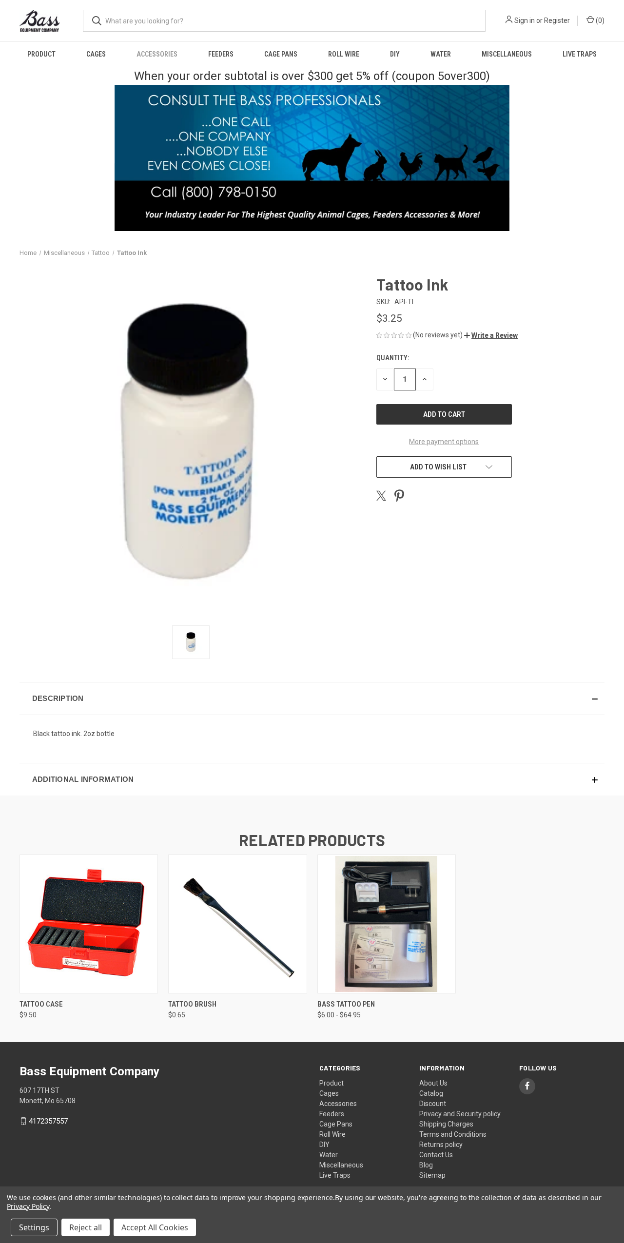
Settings (34, 1227)
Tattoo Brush (192, 1004)
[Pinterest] (399, 496)
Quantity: (392, 358)
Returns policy (441, 1144)
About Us (433, 1083)
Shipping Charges (446, 1124)
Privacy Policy (28, 1206)
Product (41, 54)
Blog (426, 1165)
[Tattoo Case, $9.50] (88, 923)
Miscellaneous (507, 54)
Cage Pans (280, 54)
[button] (491, 335)
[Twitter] (381, 496)
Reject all (85, 1227)
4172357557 (48, 1121)
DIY (395, 54)
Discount (432, 1103)
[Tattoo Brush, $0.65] (237, 923)
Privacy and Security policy (460, 1114)
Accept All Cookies (154, 1227)
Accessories (156, 54)
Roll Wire (343, 54)
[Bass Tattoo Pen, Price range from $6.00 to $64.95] (386, 923)
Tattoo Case (41, 1004)
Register (557, 20)
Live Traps (580, 54)
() (599, 20)
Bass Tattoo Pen (346, 1004)
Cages (96, 54)
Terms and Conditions (453, 1134)
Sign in (524, 20)
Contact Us (436, 1155)
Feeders (221, 54)
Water (440, 54)
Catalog (431, 1093)
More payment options (444, 442)
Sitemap (432, 1175)
